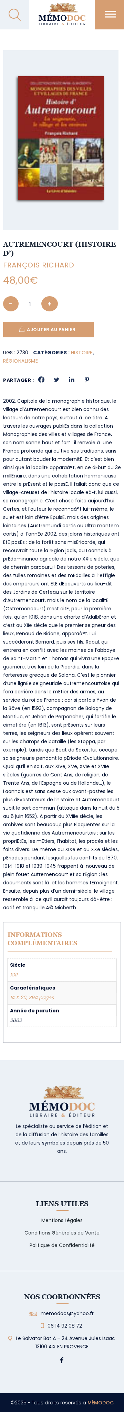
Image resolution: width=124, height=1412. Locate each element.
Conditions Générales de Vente (62, 1232)
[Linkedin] (72, 379)
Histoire (82, 352)
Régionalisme (20, 360)
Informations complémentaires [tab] (43, 939)
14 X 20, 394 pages (32, 997)
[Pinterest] (87, 379)
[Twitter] (56, 379)
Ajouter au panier (51, 329)
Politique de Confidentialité (62, 1245)
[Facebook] (41, 379)
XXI (13, 974)
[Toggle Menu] (110, 14)
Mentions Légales (62, 1220)
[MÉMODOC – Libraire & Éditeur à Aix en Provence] (62, 18)
